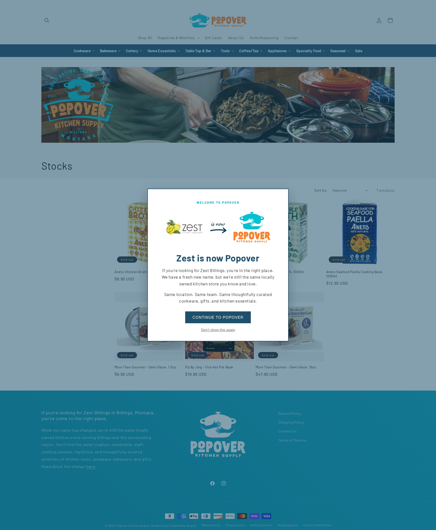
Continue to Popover (218, 317)
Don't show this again (218, 330)
